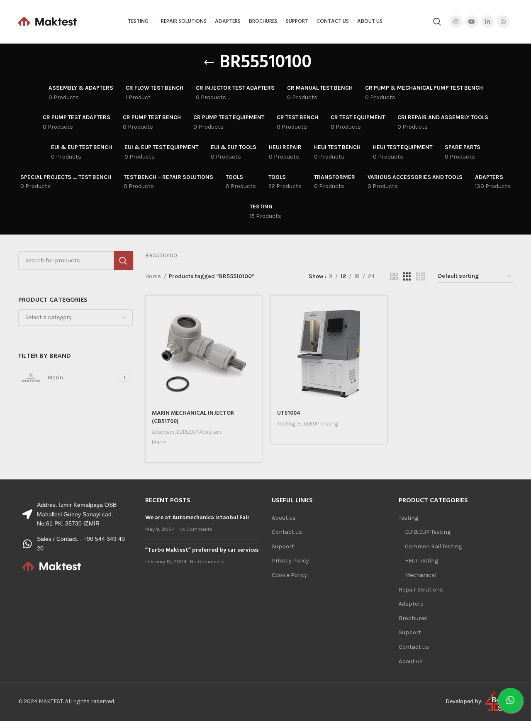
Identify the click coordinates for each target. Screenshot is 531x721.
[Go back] (209, 62)
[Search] (437, 21)
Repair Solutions (421, 589)
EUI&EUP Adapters (199, 432)
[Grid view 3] (407, 276)
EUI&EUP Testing (317, 423)
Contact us (287, 531)
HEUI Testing (421, 560)
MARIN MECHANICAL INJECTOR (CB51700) (193, 417)
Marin (159, 442)
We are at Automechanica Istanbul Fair (197, 518)
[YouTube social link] (471, 21)
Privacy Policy (290, 560)
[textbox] (48, 317)
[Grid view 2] (394, 276)
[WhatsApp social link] (503, 21)
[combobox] (75, 317)
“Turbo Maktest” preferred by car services (202, 550)
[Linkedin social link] (487, 21)
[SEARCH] (123, 260)
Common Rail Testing (433, 546)
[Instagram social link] (456, 21)
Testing (286, 423)
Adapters (163, 432)
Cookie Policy (289, 575)
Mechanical (420, 575)
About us (284, 517)
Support (283, 546)
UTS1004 (288, 413)
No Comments (195, 529)
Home (153, 276)
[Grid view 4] (420, 276)
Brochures (413, 618)
